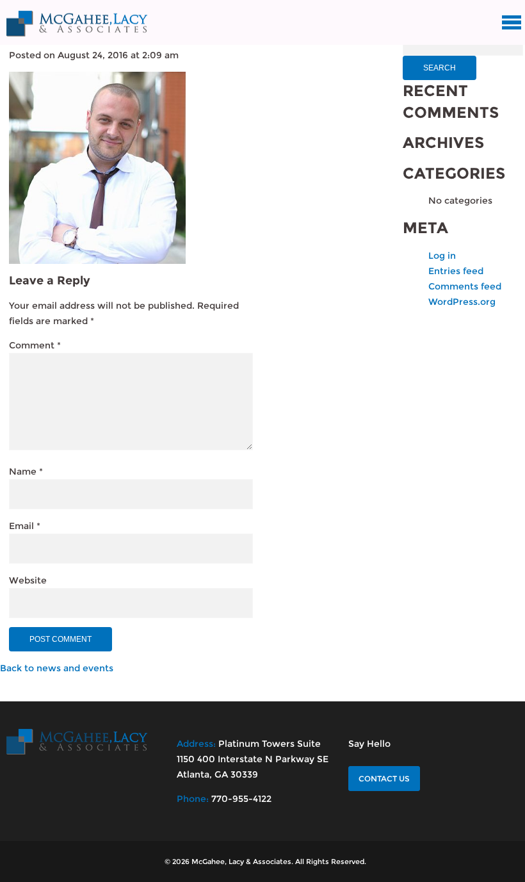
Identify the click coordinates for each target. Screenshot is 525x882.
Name (26, 471)
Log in (442, 255)
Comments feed (464, 286)
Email (24, 526)
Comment (35, 345)
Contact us (384, 778)
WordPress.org (462, 301)
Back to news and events (56, 668)
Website (28, 580)
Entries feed (455, 271)
